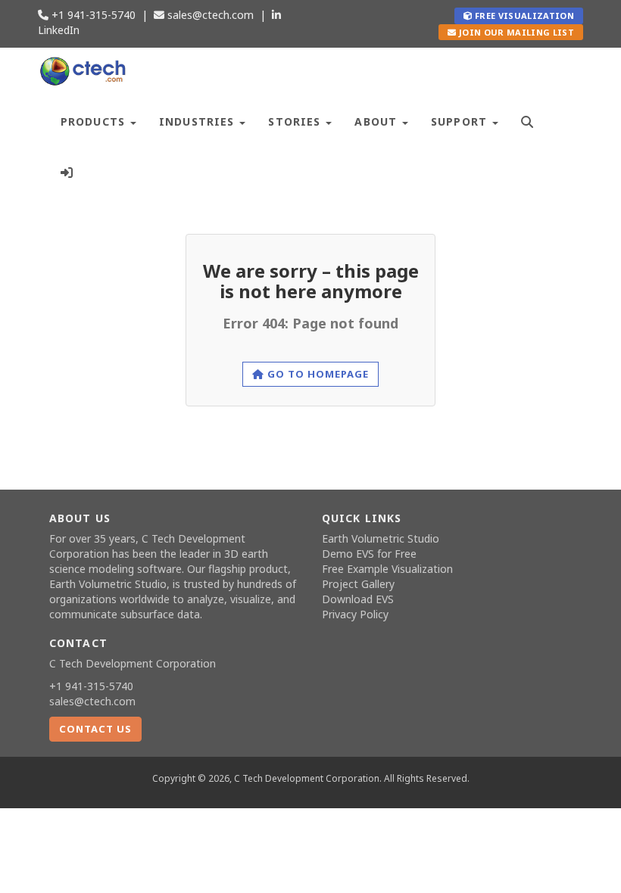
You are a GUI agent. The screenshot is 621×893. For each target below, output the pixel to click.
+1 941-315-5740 (92, 15)
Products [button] (95, 121)
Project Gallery (358, 584)
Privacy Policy (355, 614)
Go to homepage (317, 374)
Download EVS (358, 599)
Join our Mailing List (515, 32)
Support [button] (461, 121)
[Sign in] (67, 170)
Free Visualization (523, 15)
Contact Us (95, 729)
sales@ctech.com (209, 15)
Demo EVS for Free (369, 553)
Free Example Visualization (387, 569)
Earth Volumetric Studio (108, 584)
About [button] (377, 121)
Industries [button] (198, 121)
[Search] (527, 120)
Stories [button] (296, 121)
